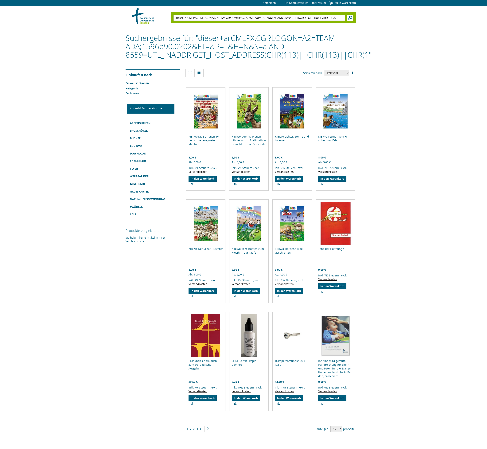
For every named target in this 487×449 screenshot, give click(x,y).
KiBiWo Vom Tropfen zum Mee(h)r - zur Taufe (248, 250)
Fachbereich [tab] (133, 93)
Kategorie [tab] (132, 88)
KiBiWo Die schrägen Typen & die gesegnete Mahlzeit (204, 140)
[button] (192, 184)
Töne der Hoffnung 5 (331, 249)
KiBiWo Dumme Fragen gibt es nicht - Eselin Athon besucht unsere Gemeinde (249, 140)
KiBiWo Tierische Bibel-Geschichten (289, 250)
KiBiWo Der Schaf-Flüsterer (206, 249)
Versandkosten (198, 172)
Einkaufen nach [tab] (139, 74)
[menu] (151, 168)
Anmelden (269, 3)
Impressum (318, 3)
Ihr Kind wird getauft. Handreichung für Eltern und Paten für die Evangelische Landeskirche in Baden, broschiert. (335, 368)
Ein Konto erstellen (296, 3)
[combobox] (259, 18)
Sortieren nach (312, 73)
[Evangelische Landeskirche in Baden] (143, 16)
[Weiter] (208, 429)
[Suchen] (350, 18)
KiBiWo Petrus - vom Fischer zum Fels (333, 138)
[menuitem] (150, 123)
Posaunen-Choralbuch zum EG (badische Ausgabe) (203, 364)
